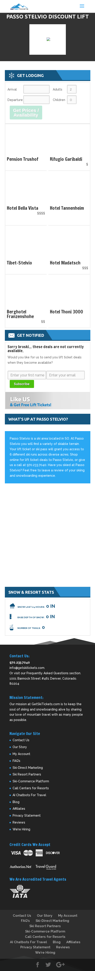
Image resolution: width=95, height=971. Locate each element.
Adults (57, 89)
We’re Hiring (21, 829)
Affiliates (19, 808)
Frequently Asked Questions (47, 673)
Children (59, 100)
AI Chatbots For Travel (29, 795)
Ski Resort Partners (27, 774)
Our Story (20, 747)
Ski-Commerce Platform (31, 781)
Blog (16, 802)
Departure (15, 100)
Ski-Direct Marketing (28, 767)
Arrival (12, 89)
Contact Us (21, 740)
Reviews (19, 822)
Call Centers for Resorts (31, 788)
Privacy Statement (27, 815)
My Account (21, 754)
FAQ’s (16, 761)
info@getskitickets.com (27, 668)
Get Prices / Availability (26, 112)
